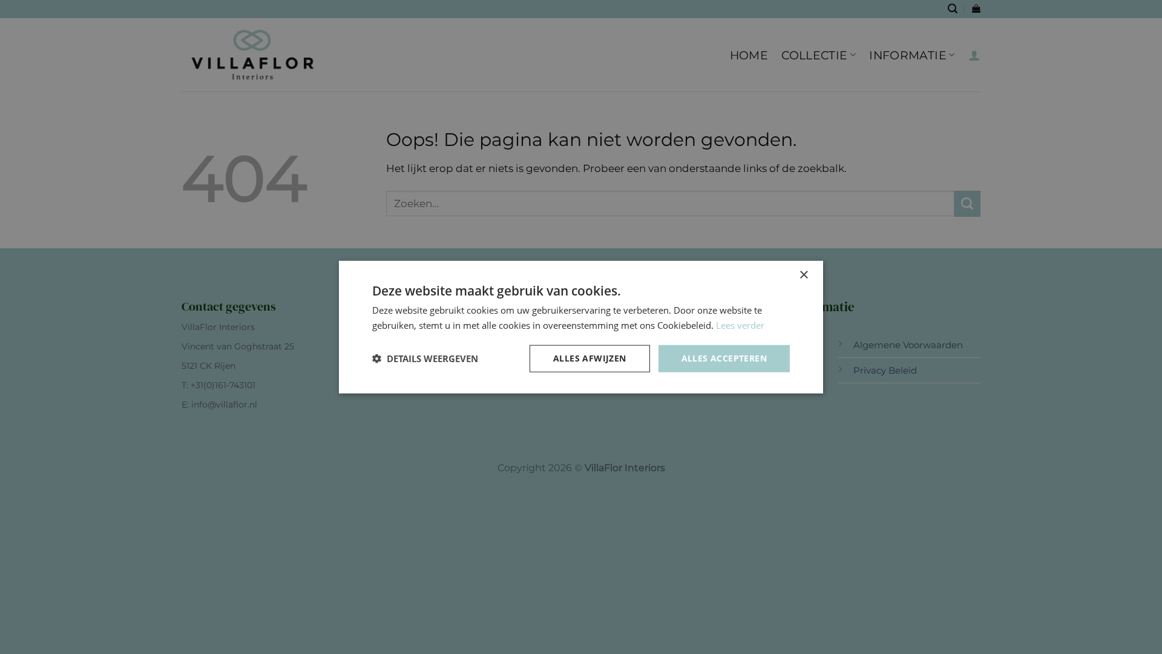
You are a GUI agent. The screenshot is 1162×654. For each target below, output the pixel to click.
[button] (425, 358)
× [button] (803, 275)
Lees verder (740, 325)
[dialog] (581, 327)
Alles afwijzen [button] (589, 358)
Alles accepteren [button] (724, 358)
